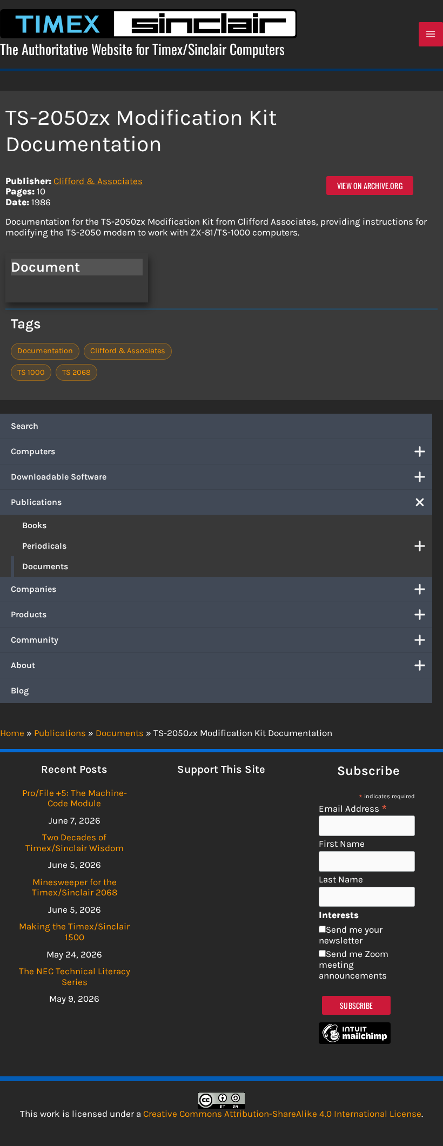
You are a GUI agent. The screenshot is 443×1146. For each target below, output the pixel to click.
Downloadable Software (58, 476)
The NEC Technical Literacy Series (74, 976)
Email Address (353, 808)
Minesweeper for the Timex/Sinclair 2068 (74, 887)
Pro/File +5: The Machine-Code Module (74, 798)
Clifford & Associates (98, 181)
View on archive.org (369, 185)
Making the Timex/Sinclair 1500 (74, 931)
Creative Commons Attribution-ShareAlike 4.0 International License (282, 1113)
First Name (342, 844)
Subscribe (356, 1005)
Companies (33, 589)
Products (28, 614)
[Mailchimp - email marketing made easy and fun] (355, 1040)
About (23, 665)
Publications (36, 502)
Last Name (341, 879)
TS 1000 (31, 372)
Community (34, 640)
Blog (20, 690)
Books (34, 525)
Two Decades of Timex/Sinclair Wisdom (74, 842)
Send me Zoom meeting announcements (353, 964)
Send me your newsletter (350, 935)
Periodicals (44, 546)
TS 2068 (76, 372)
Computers (33, 451)
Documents (45, 566)
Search (24, 426)
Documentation (45, 350)
